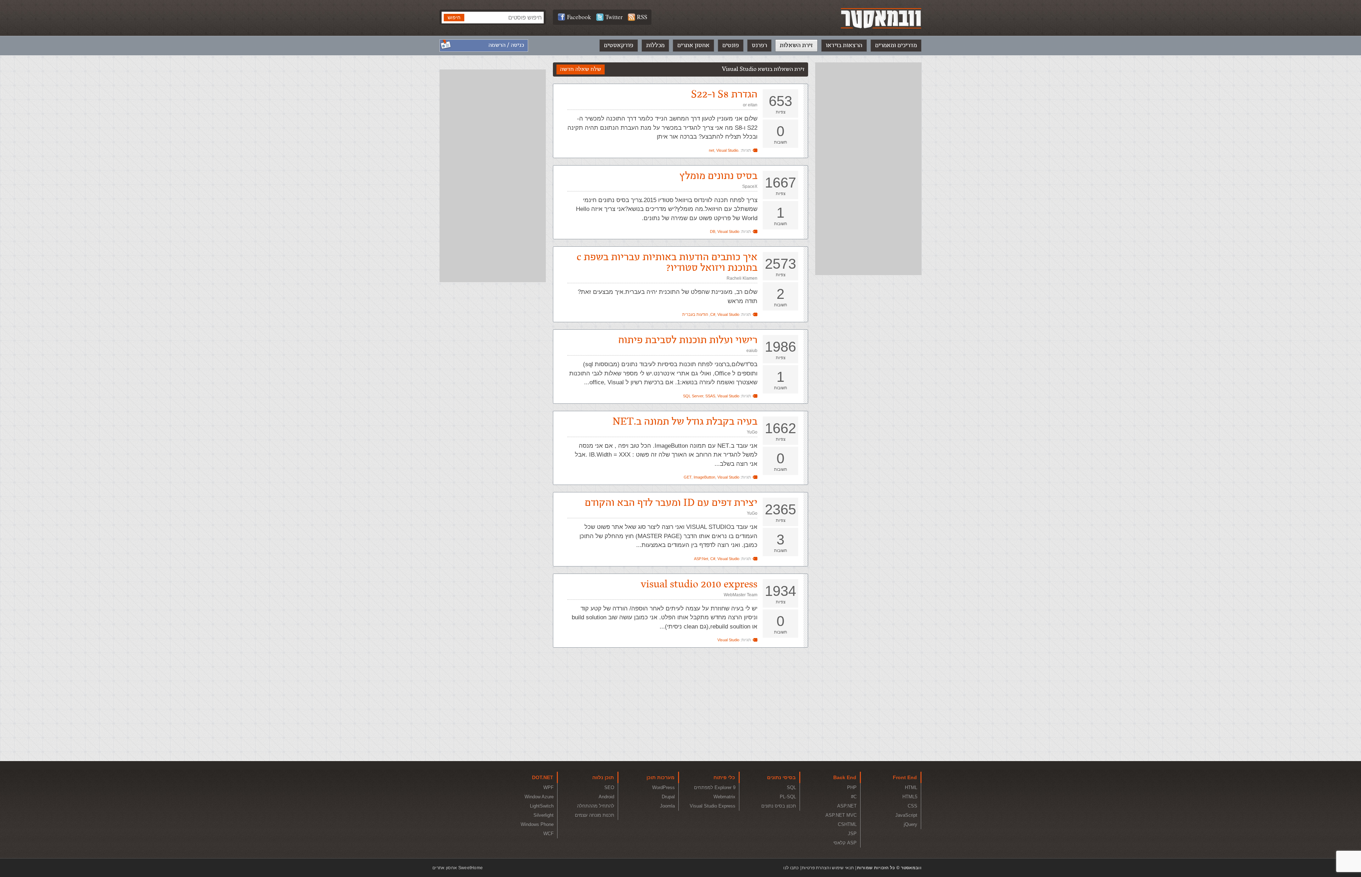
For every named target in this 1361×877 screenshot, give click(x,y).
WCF (548, 833)
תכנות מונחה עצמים (594, 815)
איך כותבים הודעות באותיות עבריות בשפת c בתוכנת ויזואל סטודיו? (667, 262)
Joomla (667, 806)
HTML (911, 787)
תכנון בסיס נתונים (778, 806)
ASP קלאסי (845, 842)
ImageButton (704, 477)
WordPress (663, 787)
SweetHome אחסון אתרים (457, 867)
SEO (609, 787)
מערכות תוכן (660, 777)
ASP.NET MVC (841, 815)
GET (687, 477)
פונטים (730, 45)
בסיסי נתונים (781, 777)
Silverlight (543, 815)
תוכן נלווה (603, 777)
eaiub (751, 350)
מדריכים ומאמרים (896, 45)
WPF (548, 787)
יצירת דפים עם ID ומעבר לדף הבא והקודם (671, 502)
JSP (852, 833)
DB (712, 231)
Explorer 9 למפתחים (714, 787)
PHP (852, 787)
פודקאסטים (618, 45)
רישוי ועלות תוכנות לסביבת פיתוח (687, 340)
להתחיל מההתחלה (595, 806)
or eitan (750, 104)
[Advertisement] (868, 168)
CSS (912, 806)
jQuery (910, 824)
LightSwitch (542, 806)
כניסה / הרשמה (506, 45)
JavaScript (906, 815)
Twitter (614, 17)
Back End (844, 777)
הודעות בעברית (695, 314)
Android (606, 796)
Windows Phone (537, 824)
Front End (905, 777)
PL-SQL (788, 796)
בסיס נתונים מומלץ (718, 176)
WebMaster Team (740, 594)
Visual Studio (727, 150)
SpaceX (749, 186)
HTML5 (909, 796)
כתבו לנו (791, 867)
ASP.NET (847, 806)
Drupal (668, 796)
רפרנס (759, 45)
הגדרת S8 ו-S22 (724, 94)
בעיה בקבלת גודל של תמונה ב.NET (684, 421)
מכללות (655, 45)
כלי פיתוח (724, 777)
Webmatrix (724, 796)
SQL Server (693, 396)
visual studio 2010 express (699, 584)
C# (712, 314)
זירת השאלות (796, 45)
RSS (642, 17)
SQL (791, 787)
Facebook (579, 17)
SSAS (710, 396)
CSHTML (847, 824)
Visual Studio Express (712, 806)
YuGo (752, 432)
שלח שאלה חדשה (580, 69)
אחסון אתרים (693, 45)
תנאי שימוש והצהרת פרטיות (828, 867)
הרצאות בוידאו (844, 45)
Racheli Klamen (742, 278)
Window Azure (539, 796)
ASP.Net (701, 559)
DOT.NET (542, 777)
